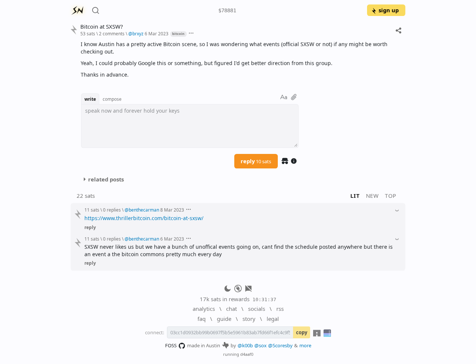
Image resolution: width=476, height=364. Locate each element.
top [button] (390, 195)
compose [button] (112, 99)
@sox (260, 345)
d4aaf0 (246, 354)
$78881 (227, 10)
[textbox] (240, 59)
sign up (389, 10)
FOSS (171, 345)
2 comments (112, 33)
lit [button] (355, 195)
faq (201, 318)
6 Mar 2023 (156, 33)
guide (224, 318)
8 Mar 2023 (172, 210)
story (248, 318)
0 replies (112, 210)
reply (256, 161)
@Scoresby (280, 345)
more (305, 345)
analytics (204, 308)
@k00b (245, 345)
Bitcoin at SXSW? (101, 26)
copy (301, 332)
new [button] (372, 195)
